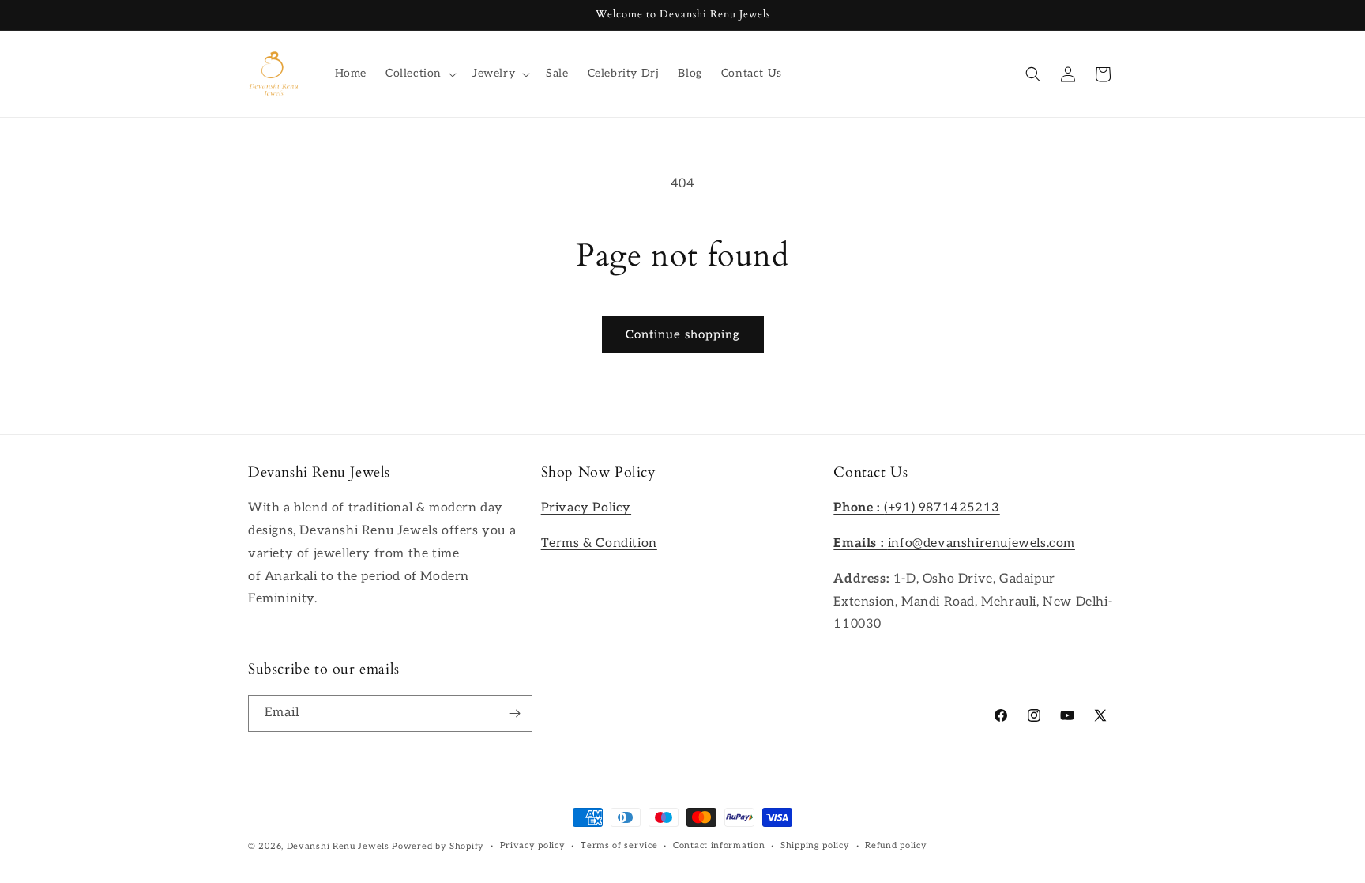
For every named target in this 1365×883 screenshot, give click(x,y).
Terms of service (619, 845)
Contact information (719, 845)
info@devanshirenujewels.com (954, 543)
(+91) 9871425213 (916, 507)
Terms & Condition (599, 543)
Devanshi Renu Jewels (338, 846)
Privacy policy (533, 845)
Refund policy (896, 845)
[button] (419, 73)
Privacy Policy (586, 507)
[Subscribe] (514, 713)
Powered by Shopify (438, 846)
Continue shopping (683, 334)
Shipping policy (815, 845)
